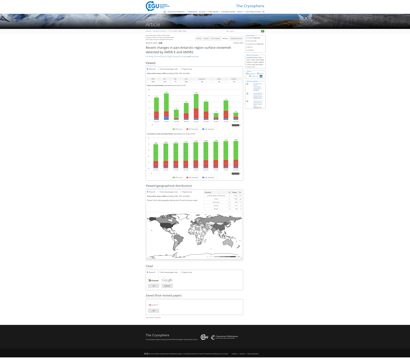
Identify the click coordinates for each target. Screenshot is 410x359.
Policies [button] (202, 12)
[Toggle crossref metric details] (153, 280)
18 (153, 286)
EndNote (250, 50)
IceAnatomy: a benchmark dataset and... (258, 94)
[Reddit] (260, 73)
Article (199, 38)
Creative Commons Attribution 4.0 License (213, 354)
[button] (227, 31)
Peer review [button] (214, 12)
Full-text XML (252, 41)
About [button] (240, 12)
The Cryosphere (250, 5)
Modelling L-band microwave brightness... (257, 86)
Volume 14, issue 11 (160, 31)
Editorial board (228, 12)
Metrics (225, 38)
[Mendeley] (250, 73)
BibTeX (249, 47)
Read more (251, 67)
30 (153, 311)
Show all (152, 69)
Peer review (215, 38)
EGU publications (253, 12)
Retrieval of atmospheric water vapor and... (257, 103)
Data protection (252, 354)
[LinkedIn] (261, 76)
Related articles (236, 38)
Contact (234, 354)
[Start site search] (262, 31)
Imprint (242, 354)
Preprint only (187, 69)
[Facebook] (253, 76)
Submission (192, 12)
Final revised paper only (169, 69)
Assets (206, 38)
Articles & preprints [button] (176, 12)
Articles (148, 31)
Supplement (251, 44)
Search (167, 286)
